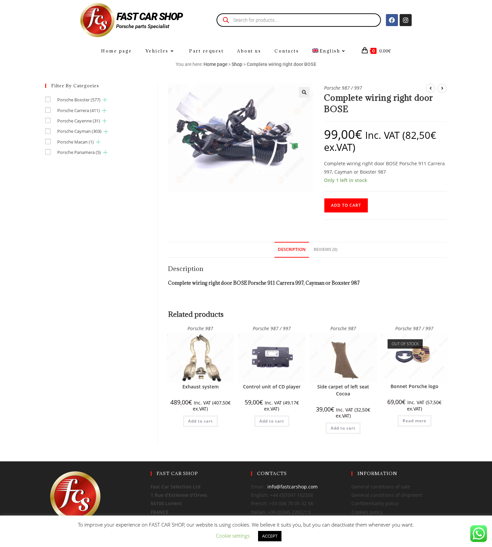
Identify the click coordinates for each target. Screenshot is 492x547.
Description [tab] (292, 249)
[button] (304, 92)
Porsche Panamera (79, 152)
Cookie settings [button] (233, 535)
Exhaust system (200, 386)
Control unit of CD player (272, 386)
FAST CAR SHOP (149, 16)
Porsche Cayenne (78, 121)
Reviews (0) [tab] (325, 249)
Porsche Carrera (78, 110)
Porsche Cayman (79, 131)
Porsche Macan (75, 142)
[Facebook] (392, 20)
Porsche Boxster (78, 100)
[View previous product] (430, 88)
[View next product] (442, 88)
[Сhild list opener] (105, 100)
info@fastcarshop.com (292, 486)
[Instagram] (406, 20)
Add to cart (346, 205)
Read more (414, 421)
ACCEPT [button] (269, 536)
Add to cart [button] (200, 421)
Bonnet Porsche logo (414, 386)
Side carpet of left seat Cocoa (343, 390)
